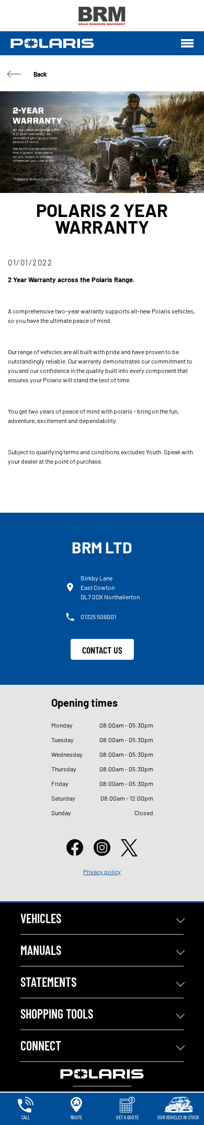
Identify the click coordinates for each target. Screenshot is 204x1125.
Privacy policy (102, 871)
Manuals (40, 950)
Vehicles (40, 918)
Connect (40, 1045)
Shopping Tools (56, 1013)
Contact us (102, 650)
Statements (48, 981)
